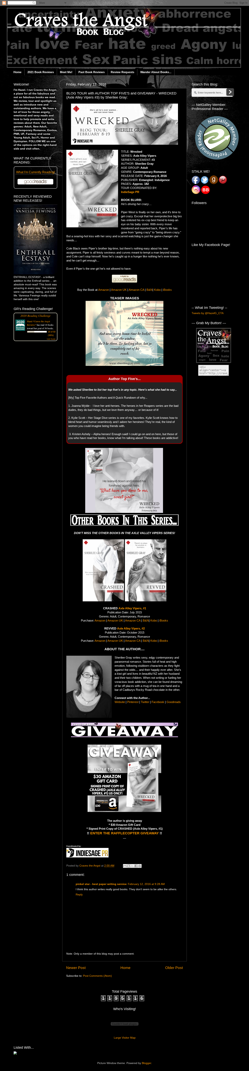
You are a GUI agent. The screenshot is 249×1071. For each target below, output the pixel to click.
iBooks (167, 289)
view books (51, 339)
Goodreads (174, 702)
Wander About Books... (155, 72)
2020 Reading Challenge (35, 315)
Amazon (103, 289)
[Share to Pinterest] (140, 866)
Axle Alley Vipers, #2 (131, 628)
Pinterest (133, 702)
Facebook (158, 702)
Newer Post (76, 968)
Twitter (145, 702)
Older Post (174, 968)
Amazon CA (136, 289)
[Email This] (125, 866)
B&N (149, 289)
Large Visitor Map (125, 1037)
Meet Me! (66, 72)
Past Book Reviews (91, 72)
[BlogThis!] (129, 866)
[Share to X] (132, 866)
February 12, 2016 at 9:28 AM (146, 884)
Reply (79, 894)
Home (17, 72)
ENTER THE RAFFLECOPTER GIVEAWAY (124, 833)
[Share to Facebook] (136, 866)
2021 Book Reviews (40, 72)
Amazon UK (119, 289)
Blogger (146, 1063)
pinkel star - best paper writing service (101, 884)
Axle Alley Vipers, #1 (132, 608)
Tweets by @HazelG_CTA (208, 313)
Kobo (157, 289)
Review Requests (122, 72)
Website (120, 702)
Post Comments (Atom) (97, 975)
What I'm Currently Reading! (35, 172)
